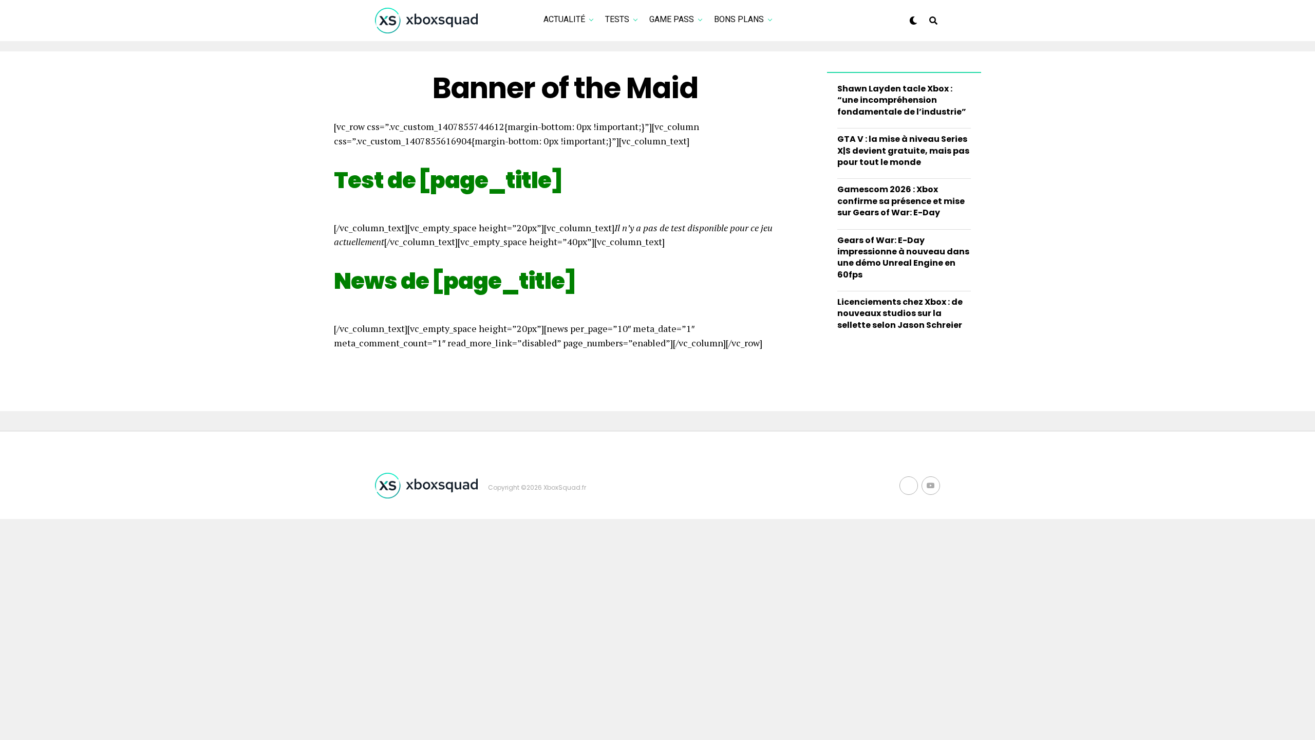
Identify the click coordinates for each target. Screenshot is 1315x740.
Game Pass (671, 19)
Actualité (564, 19)
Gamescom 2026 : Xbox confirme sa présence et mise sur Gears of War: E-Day (901, 200)
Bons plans (739, 19)
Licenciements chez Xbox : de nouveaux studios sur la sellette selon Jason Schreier (900, 313)
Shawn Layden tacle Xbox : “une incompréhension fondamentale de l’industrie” (901, 100)
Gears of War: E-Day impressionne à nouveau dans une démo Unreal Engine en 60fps (903, 257)
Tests (617, 19)
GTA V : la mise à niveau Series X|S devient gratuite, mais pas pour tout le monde (903, 150)
